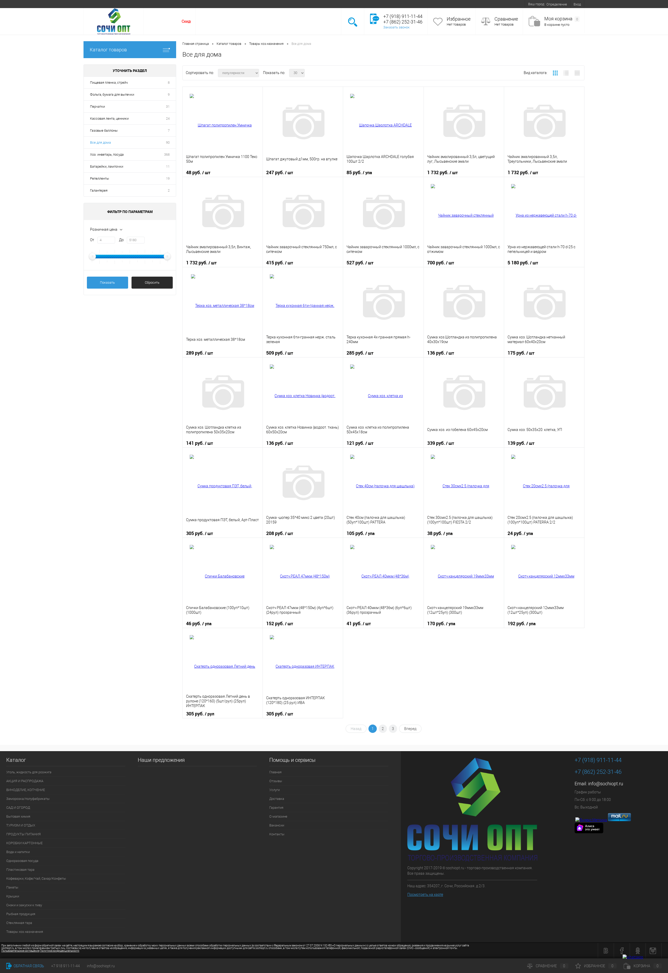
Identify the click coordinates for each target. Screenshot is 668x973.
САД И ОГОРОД (18, 808)
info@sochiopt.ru (605, 783)
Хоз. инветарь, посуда (107, 154)
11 (168, 166)
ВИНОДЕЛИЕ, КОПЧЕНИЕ (25, 790)
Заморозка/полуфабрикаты (28, 799)
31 (168, 106)
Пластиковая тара (20, 870)
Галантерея (99, 190)
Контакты (229, 4)
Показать (107, 282)
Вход (577, 4)
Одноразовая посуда (22, 861)
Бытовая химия (18, 816)
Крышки (12, 896)
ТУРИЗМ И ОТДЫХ (20, 825)
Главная (93, 4)
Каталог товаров (108, 49)
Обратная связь (28, 966)
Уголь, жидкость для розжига (28, 772)
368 (167, 154)
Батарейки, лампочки (106, 166)
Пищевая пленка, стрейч (109, 82)
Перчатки (97, 106)
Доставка (146, 4)
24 (168, 118)
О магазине (188, 4)
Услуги (128, 4)
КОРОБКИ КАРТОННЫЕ (24, 843)
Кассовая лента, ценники (109, 118)
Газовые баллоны (104, 130)
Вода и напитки (18, 852)
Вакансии (209, 4)
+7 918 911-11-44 (65, 966)
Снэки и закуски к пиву (24, 905)
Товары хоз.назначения (24, 932)
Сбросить (152, 282)
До (121, 240)
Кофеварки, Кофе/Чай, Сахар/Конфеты (36, 878)
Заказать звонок (396, 27)
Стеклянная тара (19, 923)
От (92, 240)
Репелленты (99, 178)
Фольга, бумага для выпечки (112, 94)
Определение (556, 4)
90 (168, 142)
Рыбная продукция (20, 914)
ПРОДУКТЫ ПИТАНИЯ (23, 834)
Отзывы (111, 4)
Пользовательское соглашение (20, 950)
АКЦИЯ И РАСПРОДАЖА (24, 781)
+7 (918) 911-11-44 (598, 760)
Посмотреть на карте (425, 894)
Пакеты (12, 887)
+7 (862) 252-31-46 (598, 772)
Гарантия (166, 4)
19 (168, 178)
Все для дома (100, 142)
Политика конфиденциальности (59, 950)
